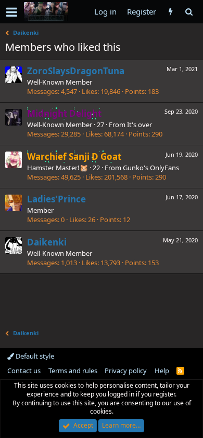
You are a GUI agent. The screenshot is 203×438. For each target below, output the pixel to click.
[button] (11, 12)
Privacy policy (126, 370)
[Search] (189, 11)
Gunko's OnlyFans (151, 167)
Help (162, 370)
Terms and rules (72, 370)
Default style (34, 356)
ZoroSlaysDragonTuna (75, 71)
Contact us (24, 370)
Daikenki (47, 242)
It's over (139, 124)
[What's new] (170, 11)
